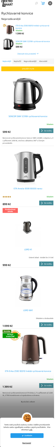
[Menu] (50, 3)
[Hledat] (36, 3)
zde (30, 429)
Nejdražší (17, 61)
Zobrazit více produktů (26, 54)
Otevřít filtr (28, 69)
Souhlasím (28, 435)
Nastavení (26, 443)
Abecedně (43, 61)
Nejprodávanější (30, 61)
